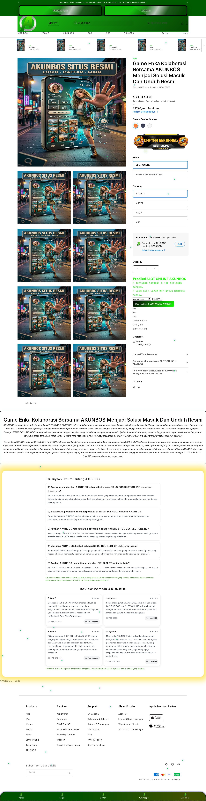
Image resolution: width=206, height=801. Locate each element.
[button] (23, 33)
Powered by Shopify (171, 779)
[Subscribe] (69, 772)
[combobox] (103, 23)
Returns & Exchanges (98, 724)
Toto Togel (31, 745)
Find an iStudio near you (130, 719)
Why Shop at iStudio (128, 724)
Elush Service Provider (68, 729)
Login (62, 798)
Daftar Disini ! (140, 3)
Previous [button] (19, 2)
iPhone (29, 724)
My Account (94, 714)
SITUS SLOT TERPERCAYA (149, 174)
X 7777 (139, 203)
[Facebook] (135, 388)
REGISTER (60, 10)
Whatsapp (144, 798)
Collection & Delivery (98, 719)
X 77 (138, 222)
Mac (28, 714)
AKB (108, 33)
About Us (123, 714)
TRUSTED (129, 33)
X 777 (139, 213)
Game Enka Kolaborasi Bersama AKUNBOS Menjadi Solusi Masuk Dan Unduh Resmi (103, 3)
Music (29, 735)
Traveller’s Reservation (68, 745)
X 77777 (140, 193)
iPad (28, 719)
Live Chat (185, 798)
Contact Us (93, 729)
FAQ (90, 735)
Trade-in (61, 740)
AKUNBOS (23, 33)
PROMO (45, 33)
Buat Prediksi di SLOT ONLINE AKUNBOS (153, 304)
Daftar (103, 798)
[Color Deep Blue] (143, 125)
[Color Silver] (149, 125)
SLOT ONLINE (143, 165)
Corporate (62, 719)
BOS (90, 33)
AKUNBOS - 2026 (10, 681)
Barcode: (154, 87)
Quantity (137, 262)
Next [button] (187, 2)
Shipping (150, 101)
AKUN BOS (68, 33)
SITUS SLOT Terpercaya (130, 729)
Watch (29, 729)
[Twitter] (139, 388)
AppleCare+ (62, 714)
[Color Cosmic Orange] (135, 125)
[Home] (27, 23)
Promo (21, 798)
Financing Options (66, 735)
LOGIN (145, 10)
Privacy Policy (95, 740)
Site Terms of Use (97, 745)
